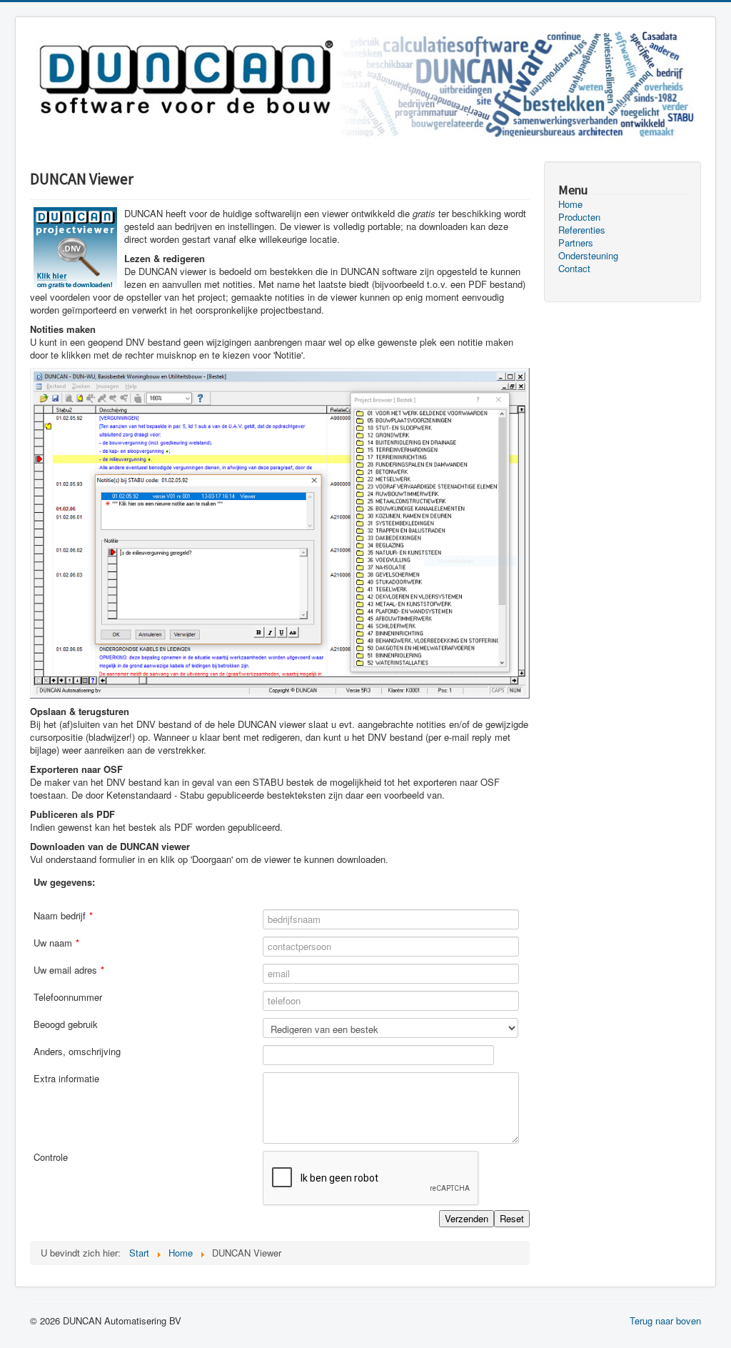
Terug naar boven (665, 1320)
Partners (575, 242)
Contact (574, 268)
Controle (51, 1157)
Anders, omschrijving (77, 1051)
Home (570, 204)
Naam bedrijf (63, 915)
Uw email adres (69, 970)
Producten (579, 217)
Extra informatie (66, 1078)
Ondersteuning (588, 255)
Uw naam (56, 943)
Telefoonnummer (68, 997)
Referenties (581, 230)
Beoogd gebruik (66, 1024)
